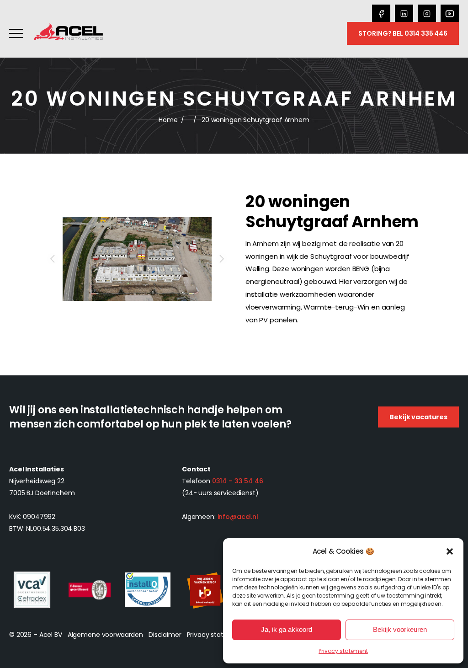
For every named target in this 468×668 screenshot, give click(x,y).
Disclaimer (165, 634)
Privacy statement (343, 651)
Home (168, 119)
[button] (449, 551)
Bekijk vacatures (418, 417)
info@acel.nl (238, 516)
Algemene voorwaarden (105, 634)
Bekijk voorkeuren (400, 629)
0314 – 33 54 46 (237, 481)
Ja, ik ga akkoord (286, 629)
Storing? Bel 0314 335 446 (402, 33)
